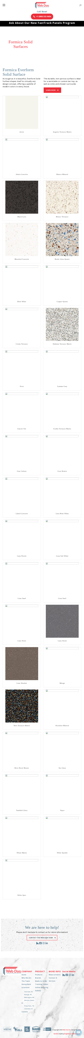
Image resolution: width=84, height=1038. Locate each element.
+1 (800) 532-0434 (43, 16)
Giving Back (26, 984)
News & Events (55, 975)
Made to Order (41, 981)
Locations (26, 987)
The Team (26, 981)
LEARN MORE (51, 90)
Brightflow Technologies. (72, 1034)
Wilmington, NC (29, 997)
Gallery (38, 991)
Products (38, 975)
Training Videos (41, 984)
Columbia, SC (28, 1009)
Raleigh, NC (28, 994)
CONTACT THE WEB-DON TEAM (41, 938)
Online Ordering (41, 987)
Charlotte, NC (28, 992)
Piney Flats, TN (29, 1006)
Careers (25, 1012)
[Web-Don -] (42, 5)
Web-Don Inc (67, 1030)
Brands (38, 978)
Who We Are (26, 978)
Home (24, 975)
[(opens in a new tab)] (22, 112)
